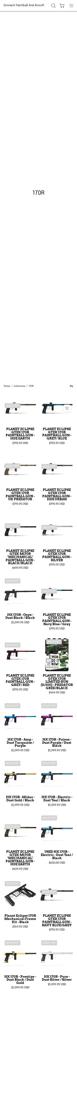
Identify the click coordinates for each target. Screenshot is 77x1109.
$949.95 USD (57, 692)
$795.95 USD (20, 443)
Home (7, 386)
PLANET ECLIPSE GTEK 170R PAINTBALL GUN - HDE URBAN (56, 494)
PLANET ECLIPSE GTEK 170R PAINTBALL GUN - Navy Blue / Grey (56, 619)
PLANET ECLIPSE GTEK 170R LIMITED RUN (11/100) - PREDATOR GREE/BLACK (57, 682)
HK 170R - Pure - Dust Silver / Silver (57, 978)
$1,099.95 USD (20, 622)
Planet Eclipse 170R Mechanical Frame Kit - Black (20, 918)
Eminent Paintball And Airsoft (24, 5)
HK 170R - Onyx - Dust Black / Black (20, 616)
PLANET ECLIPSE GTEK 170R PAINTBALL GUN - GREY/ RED (20, 680)
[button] (53, 5)
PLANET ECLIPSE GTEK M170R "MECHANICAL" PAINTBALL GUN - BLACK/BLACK (20, 557)
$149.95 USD (20, 926)
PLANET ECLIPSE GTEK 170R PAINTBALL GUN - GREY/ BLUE (56, 434)
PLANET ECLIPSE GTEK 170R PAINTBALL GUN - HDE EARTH (20, 434)
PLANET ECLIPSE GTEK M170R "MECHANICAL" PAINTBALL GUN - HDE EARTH (20, 858)
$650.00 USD (57, 862)
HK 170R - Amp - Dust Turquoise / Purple (20, 742)
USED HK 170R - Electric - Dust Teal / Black (57, 855)
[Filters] (71, 386)
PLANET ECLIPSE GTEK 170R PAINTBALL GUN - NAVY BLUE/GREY (57, 920)
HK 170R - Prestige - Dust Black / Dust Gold (20, 979)
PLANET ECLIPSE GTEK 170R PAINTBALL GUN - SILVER (56, 555)
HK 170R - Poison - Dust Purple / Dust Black (56, 742)
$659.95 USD (20, 567)
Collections (19, 386)
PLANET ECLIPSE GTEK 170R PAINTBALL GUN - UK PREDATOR (20, 494)
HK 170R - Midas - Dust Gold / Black (20, 799)
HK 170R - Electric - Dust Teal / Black (56, 799)
